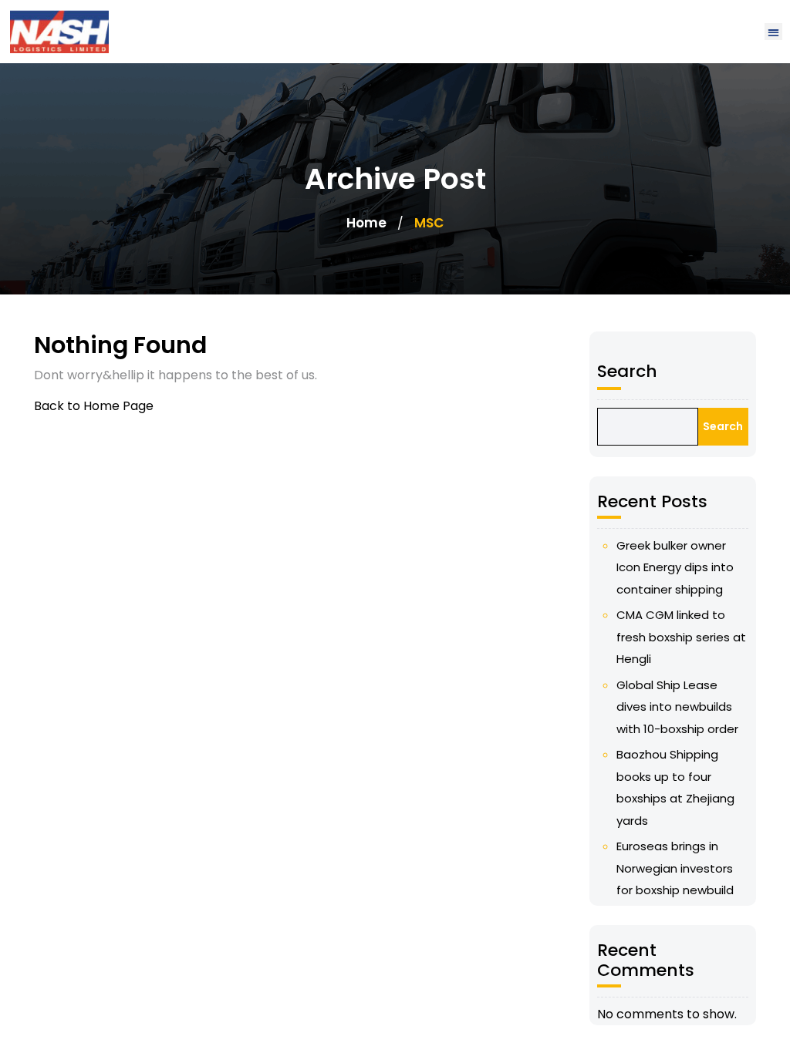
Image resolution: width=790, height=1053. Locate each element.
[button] (773, 32)
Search (627, 371)
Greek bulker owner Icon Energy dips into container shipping (675, 567)
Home (366, 223)
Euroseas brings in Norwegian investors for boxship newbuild (675, 868)
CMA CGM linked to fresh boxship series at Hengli (681, 637)
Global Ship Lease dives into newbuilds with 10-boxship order (677, 707)
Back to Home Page (94, 406)
